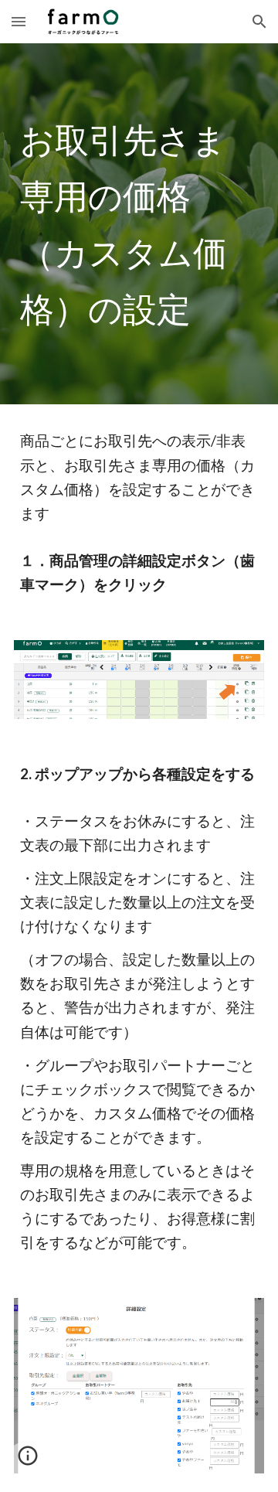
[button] (18, 21)
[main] (139, 223)
